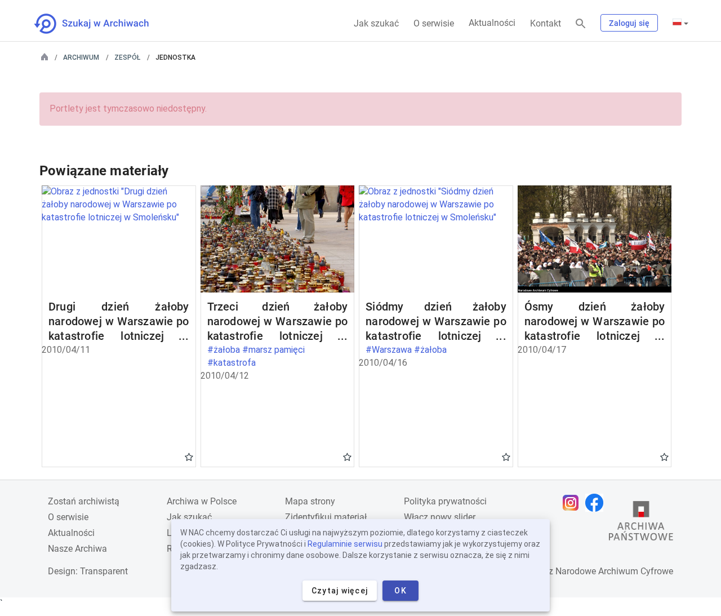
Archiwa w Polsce (202, 501)
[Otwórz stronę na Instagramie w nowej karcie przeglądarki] (573, 503)
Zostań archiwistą (83, 501)
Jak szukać (376, 23)
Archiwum (81, 57)
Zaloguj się (629, 23)
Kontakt (545, 23)
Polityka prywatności (445, 501)
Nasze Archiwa (77, 548)
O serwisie (433, 23)
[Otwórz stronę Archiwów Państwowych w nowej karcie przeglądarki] (641, 523)
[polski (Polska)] (680, 23)
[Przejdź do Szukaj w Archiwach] (102, 23)
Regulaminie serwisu (345, 543)
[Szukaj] (580, 24)
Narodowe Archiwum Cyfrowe (614, 571)
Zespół (127, 57)
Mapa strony (310, 501)
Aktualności (492, 22)
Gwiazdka (189, 456)
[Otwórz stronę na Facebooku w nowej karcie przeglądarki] (597, 503)
